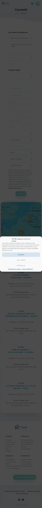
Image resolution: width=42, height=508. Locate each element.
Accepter (21, 255)
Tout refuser (21, 260)
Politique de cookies (14, 269)
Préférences (21, 265)
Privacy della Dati (27, 269)
